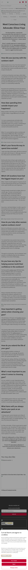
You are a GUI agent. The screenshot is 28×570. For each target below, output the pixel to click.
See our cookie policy (6, 555)
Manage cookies (14, 567)
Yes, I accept (14, 560)
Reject (14, 564)
